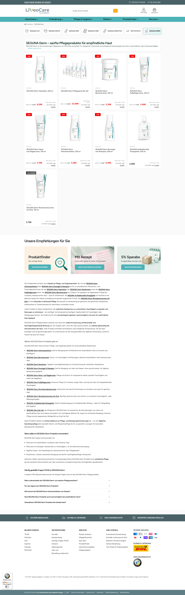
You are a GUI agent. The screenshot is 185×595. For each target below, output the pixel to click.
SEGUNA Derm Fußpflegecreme (38, 382)
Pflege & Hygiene (82, 19)
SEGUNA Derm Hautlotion (56, 289)
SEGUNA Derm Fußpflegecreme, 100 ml (139, 92)
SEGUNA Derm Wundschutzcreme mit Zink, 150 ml (40, 209)
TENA (26, 534)
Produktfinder (129, 19)
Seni (26, 541)
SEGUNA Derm (39, 24)
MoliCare (27, 537)
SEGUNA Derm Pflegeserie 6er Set (74, 91)
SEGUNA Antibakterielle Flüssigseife (81, 295)
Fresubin (27, 547)
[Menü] (11, 573)
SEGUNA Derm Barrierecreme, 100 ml (104, 92)
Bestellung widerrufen (60, 553)
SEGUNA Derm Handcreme (80, 289)
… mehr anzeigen (33, 48)
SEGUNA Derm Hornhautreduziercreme (41, 389)
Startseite (29, 24)
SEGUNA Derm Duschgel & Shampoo (55, 286)
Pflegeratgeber (84, 550)
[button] (154, 9)
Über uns (55, 550)
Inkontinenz (30, 19)
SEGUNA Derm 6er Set (35, 410)
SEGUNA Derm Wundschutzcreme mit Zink (43, 396)
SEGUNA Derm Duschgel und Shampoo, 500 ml (105, 150)
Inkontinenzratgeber (87, 547)
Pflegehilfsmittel (85, 537)
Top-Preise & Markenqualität (117, 547)
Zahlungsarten (57, 547)
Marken (106, 19)
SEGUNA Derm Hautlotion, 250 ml (39, 91)
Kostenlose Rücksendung (116, 534)
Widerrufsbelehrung (112, 592)
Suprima (27, 544)
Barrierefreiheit (124, 592)
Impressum (100, 592)
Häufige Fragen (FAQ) (60, 541)
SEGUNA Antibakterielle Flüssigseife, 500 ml (139, 150)
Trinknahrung (55, 19)
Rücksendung (57, 537)
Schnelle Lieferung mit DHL (116, 537)
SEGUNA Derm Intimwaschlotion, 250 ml (71, 150)
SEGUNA (28, 550)
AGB (67, 592)
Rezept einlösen (85, 534)
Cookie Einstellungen (77, 592)
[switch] (7, 586)
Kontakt (55, 534)
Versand (55, 544)
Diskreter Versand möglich (116, 541)
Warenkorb (154, 12)
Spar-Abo (82, 541)
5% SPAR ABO (155, 2)
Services (153, 19)
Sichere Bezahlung (113, 544)
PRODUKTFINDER (138, 2)
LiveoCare (33, 592)
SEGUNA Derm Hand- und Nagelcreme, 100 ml (36, 150)
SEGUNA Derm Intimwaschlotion (39, 351)
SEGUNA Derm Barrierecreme (56, 292)
